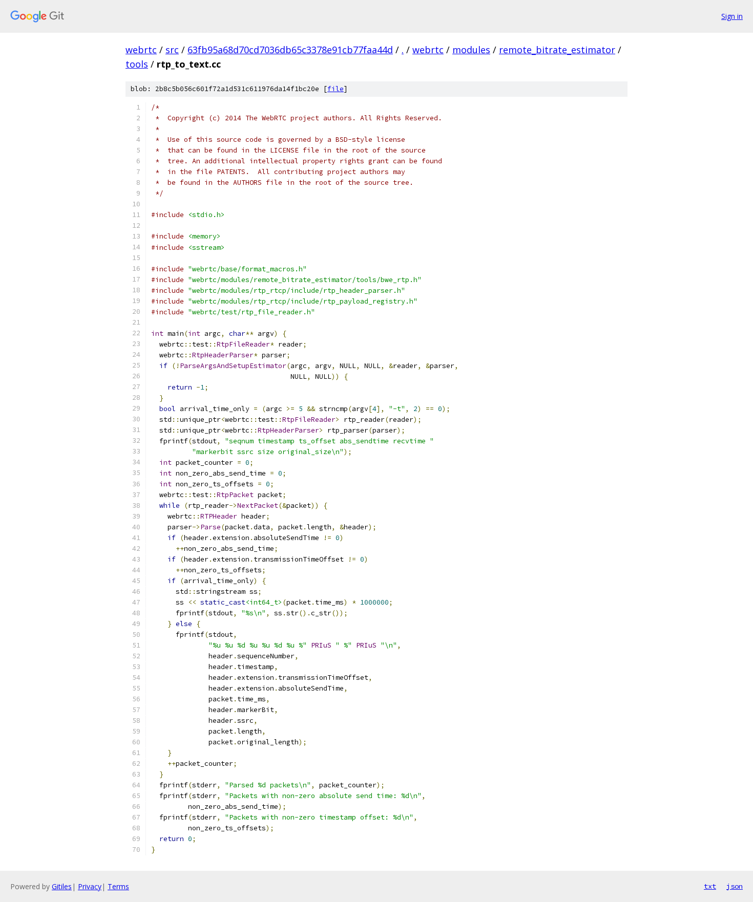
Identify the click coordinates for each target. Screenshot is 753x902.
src (172, 50)
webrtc (141, 50)
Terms (118, 886)
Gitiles (62, 886)
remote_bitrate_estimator (557, 50)
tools (137, 64)
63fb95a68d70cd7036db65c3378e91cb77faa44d (290, 50)
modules (471, 50)
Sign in (732, 16)
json (734, 886)
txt (710, 886)
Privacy (89, 886)
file (335, 88)
